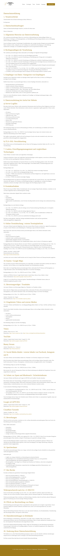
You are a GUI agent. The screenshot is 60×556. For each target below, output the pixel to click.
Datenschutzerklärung (42, 549)
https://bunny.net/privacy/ (14, 348)
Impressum (34, 549)
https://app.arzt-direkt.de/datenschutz (11, 254)
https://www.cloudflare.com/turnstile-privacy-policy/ (20, 414)
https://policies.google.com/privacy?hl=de (23, 276)
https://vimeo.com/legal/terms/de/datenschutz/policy (34, 333)
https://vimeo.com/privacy (15, 333)
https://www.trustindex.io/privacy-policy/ (22, 298)
